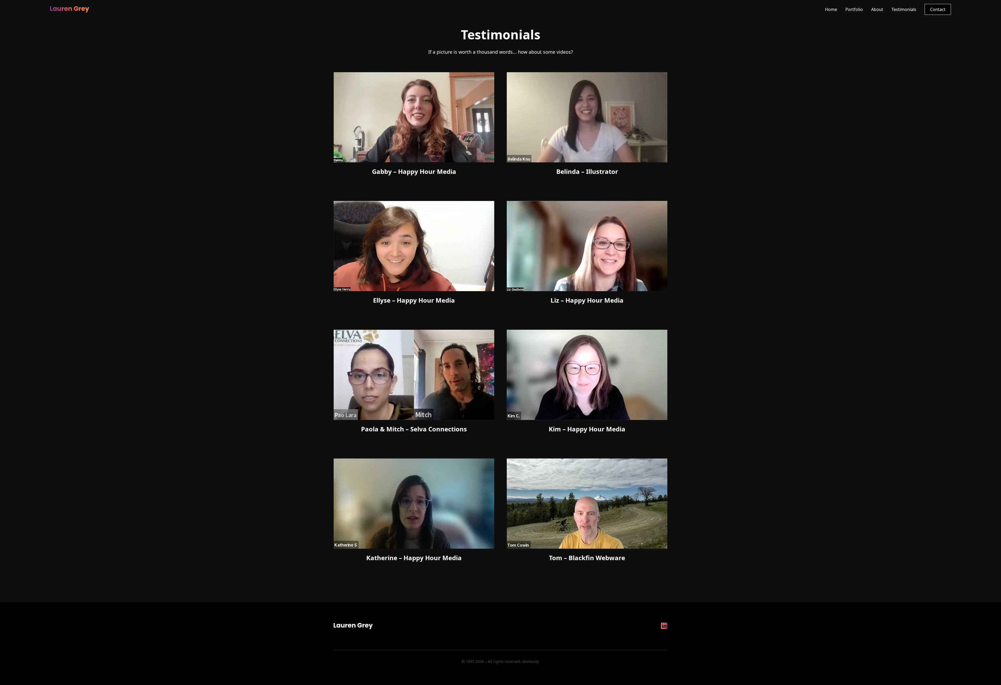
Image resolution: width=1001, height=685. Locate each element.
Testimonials (904, 9)
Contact (937, 9)
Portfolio (854, 9)
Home (831, 9)
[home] (69, 9)
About (877, 9)
